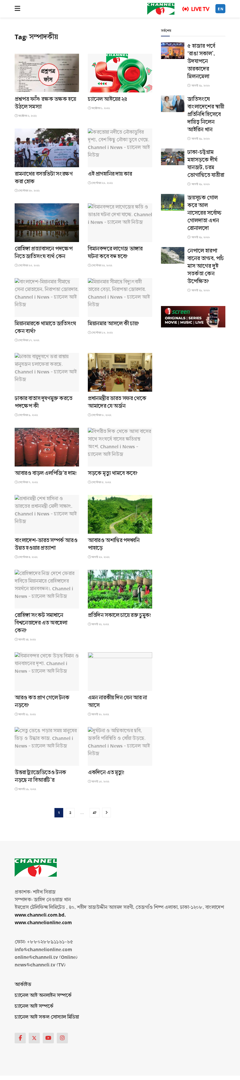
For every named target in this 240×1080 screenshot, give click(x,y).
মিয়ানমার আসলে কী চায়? (113, 323)
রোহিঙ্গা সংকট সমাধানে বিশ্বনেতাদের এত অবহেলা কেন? (41, 623)
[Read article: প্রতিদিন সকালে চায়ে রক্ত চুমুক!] (120, 589)
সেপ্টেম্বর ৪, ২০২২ (27, 557)
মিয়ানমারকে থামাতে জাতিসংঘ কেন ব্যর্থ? (45, 327)
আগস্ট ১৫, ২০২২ (100, 782)
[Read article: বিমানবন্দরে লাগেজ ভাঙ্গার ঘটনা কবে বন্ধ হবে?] (120, 222)
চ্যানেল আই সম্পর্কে (34, 1006)
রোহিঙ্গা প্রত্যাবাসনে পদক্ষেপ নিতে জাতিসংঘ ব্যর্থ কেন (43, 252)
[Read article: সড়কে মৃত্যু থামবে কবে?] (120, 447)
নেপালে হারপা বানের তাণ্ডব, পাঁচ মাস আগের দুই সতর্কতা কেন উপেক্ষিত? (205, 266)
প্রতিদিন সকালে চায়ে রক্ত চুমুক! (119, 615)
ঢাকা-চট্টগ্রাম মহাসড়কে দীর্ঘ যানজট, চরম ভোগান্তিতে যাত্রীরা (205, 164)
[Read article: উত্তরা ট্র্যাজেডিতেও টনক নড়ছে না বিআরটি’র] (47, 746)
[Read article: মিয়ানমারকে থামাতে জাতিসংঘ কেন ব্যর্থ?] (47, 297)
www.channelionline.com (44, 923)
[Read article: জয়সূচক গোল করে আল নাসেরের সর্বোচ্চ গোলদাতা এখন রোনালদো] (172, 202)
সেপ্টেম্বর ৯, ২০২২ (28, 415)
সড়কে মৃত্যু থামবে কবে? (112, 473)
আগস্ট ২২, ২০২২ (100, 624)
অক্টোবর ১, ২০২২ (100, 108)
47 (94, 813)
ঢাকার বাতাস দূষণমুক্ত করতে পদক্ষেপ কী (43, 402)
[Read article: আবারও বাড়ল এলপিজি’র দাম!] (47, 447)
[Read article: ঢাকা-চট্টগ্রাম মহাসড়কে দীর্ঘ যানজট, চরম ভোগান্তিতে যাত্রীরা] (172, 156)
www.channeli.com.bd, (40, 915)
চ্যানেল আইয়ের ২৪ (107, 99)
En (221, 9)
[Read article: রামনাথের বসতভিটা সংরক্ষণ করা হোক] (47, 148)
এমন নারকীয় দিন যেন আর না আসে (117, 701)
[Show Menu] (17, 9)
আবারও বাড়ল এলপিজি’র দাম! (45, 473)
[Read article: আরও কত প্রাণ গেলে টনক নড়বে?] (47, 671)
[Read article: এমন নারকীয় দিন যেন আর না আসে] (120, 671)
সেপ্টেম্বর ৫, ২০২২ (101, 482)
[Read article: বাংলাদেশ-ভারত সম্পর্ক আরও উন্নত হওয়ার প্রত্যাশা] (47, 514)
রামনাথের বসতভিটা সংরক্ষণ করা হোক (44, 178)
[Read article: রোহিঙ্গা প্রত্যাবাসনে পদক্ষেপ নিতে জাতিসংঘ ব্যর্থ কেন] (47, 222)
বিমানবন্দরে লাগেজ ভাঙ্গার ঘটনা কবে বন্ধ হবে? (115, 252)
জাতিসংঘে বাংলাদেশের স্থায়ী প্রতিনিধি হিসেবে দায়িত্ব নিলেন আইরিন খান (205, 114)
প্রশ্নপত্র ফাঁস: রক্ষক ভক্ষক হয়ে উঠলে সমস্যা (45, 103)
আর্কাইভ (23, 984)
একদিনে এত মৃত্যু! (106, 772)
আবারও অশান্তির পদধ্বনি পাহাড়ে (113, 544)
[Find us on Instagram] (62, 1038)
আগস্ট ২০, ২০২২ (100, 714)
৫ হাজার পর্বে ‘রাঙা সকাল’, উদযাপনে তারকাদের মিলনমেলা (201, 61)
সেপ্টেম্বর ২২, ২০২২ (101, 265)
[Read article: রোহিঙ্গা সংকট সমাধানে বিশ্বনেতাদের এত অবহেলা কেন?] (47, 589)
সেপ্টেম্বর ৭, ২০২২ (28, 482)
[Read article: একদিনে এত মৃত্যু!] (120, 746)
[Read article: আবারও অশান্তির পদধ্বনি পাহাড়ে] (120, 514)
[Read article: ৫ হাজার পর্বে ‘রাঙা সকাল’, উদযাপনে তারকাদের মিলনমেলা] (172, 50)
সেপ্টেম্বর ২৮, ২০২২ (29, 191)
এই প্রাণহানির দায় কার (110, 174)
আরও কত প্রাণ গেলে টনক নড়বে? (42, 701)
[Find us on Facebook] (20, 1038)
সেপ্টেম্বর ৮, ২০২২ (101, 415)
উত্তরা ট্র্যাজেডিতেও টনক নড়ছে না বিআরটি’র (40, 776)
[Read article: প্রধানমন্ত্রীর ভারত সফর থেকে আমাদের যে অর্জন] (120, 372)
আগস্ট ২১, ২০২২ (27, 714)
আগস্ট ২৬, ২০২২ (100, 557)
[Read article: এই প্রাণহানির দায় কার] (120, 148)
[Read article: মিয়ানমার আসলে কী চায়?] (120, 297)
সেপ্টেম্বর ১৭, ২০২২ (28, 340)
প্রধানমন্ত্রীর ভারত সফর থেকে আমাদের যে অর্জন (117, 402)
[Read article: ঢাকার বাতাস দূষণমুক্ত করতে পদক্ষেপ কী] (47, 372)
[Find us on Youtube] (48, 1038)
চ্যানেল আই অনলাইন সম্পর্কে (43, 995)
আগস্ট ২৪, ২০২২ (27, 640)
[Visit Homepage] (160, 9)
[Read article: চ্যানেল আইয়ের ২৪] (120, 73)
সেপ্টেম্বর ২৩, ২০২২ (29, 265)
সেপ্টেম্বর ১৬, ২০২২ (102, 333)
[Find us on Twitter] (34, 1038)
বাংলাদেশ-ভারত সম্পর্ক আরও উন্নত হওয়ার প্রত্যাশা (46, 544)
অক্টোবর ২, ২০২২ (27, 116)
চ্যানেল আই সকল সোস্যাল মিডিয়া (47, 1017)
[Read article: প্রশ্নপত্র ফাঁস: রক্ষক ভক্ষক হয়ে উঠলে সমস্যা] (47, 73)
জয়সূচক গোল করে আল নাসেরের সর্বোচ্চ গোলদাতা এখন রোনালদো (204, 213)
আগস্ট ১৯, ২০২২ (27, 789)
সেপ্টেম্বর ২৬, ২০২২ (102, 183)
